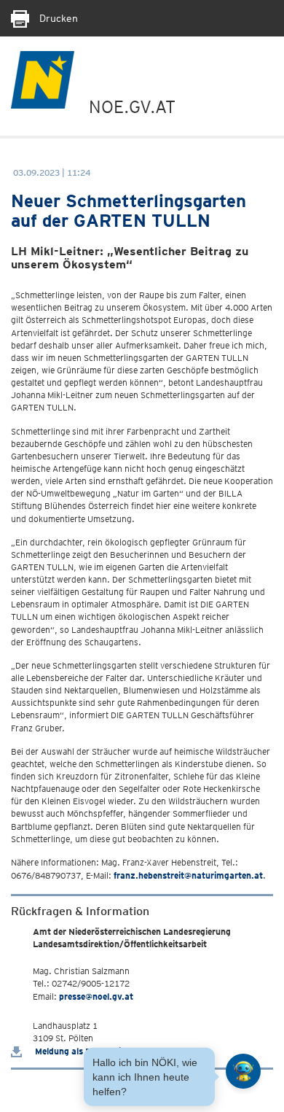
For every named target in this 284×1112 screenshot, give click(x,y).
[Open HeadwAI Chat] (243, 1071)
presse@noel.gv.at (96, 996)
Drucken (57, 18)
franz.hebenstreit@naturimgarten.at (188, 875)
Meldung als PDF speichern (88, 1051)
